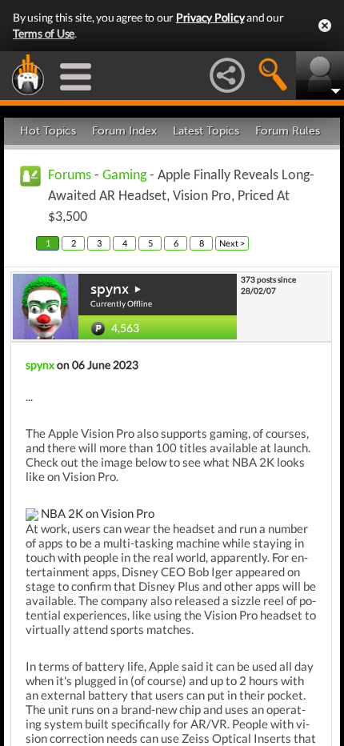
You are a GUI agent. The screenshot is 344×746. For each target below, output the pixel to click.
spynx (109, 289)
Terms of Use (43, 33)
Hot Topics (48, 131)
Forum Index (124, 131)
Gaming (124, 175)
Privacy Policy (210, 17)
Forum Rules (287, 131)
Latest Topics (206, 131)
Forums (69, 175)
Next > (232, 243)
